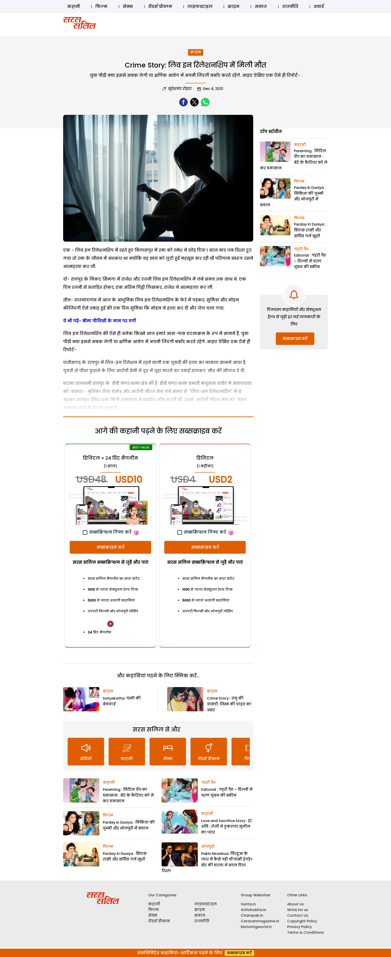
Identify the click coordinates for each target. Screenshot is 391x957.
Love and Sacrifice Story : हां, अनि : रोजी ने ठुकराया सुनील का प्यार (227, 826)
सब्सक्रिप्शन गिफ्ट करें (109, 532)
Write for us (297, 909)
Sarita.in (248, 904)
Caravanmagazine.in (260, 921)
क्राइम (233, 6)
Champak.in (252, 915)
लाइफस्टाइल (199, 6)
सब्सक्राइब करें (110, 547)
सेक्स (128, 6)
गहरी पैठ (208, 782)
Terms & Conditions (305, 932)
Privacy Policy (299, 926)
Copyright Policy (302, 921)
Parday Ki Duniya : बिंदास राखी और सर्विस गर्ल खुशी (310, 230)
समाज (261, 6)
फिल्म (101, 6)
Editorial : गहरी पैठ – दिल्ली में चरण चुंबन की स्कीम (310, 261)
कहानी (73, 6)
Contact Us (297, 915)
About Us (295, 904)
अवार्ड (319, 6)
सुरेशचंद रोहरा (180, 88)
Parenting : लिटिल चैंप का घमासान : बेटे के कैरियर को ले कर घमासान (128, 795)
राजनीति (290, 6)
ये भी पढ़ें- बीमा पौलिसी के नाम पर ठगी (99, 321)
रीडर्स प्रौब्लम (160, 6)
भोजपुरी (208, 846)
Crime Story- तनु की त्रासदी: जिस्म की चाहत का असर (229, 704)
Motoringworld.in (256, 926)
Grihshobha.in (253, 909)
